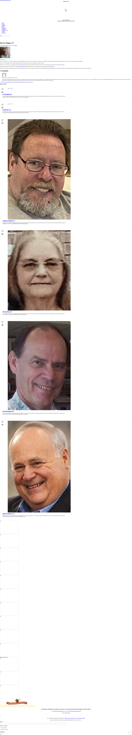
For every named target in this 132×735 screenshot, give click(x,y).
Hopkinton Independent (5, 45)
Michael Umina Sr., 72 (8, 513)
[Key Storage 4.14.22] (4, 657)
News (3, 23)
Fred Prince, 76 (7, 109)
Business (3, 27)
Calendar (3, 31)
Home (3, 22)
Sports (3, 26)
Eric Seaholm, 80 (7, 94)
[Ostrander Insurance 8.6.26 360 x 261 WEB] (9, 560)
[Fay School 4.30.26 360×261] (9, 547)
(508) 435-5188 (67, 712)
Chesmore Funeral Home (21, 66)
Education (3, 25)
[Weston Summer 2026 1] (9, 698)
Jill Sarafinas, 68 (7, 311)
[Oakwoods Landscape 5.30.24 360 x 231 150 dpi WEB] (9, 574)
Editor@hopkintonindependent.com (59, 711)
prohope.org (52, 66)
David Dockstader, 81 (8, 411)
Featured (3, 24)
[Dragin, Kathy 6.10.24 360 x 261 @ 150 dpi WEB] (9, 533)
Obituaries (3, 29)
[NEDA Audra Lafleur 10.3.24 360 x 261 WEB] (9, 588)
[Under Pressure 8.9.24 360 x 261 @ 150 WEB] (9, 670)
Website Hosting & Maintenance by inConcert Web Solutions (75, 718)
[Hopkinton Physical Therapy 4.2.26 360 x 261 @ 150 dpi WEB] (9, 656)
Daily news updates (4, 727)
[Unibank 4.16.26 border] (9, 615)
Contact (3, 32)
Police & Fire (4, 28)
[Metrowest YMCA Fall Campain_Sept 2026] (9, 642)
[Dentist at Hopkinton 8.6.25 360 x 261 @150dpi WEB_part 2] (9, 601)
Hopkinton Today (5, 30)
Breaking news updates (4, 729)
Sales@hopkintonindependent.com (75, 711)
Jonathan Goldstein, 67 (9, 220)
